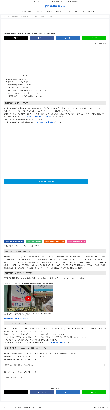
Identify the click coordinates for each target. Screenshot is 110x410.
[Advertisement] (55, 26)
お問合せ (38, 407)
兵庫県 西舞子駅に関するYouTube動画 (19, 85)
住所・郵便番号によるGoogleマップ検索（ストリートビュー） (27, 90)
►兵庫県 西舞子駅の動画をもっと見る (17, 318)
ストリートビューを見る (45, 181)
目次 (23, 75)
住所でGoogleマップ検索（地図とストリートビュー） (26, 93)
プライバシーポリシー (29, 407)
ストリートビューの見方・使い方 (18, 87)
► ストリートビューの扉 (56, 342)
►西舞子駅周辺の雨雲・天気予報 (14, 241)
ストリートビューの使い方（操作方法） (39, 116)
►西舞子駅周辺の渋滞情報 (34, 241)
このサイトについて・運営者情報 (12, 407)
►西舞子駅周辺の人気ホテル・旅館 (54, 241)
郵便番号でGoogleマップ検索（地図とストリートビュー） (27, 96)
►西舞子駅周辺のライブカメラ (76, 241)
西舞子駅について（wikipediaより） (19, 82)
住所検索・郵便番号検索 (45, 122)
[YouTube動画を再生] (28, 298)
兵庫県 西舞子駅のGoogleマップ (18, 79)
